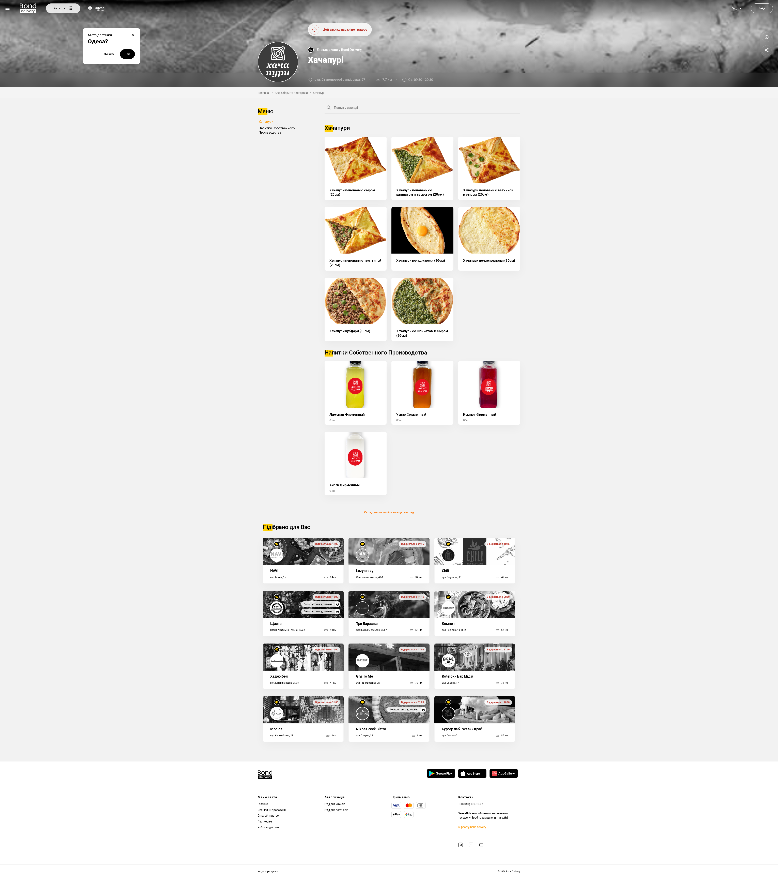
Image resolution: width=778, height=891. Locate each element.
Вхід (762, 8)
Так (127, 54)
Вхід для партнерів (336, 810)
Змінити (109, 54)
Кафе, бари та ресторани (291, 93)
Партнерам (265, 821)
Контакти (465, 797)
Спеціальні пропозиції (271, 810)
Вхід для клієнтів (335, 804)
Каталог (59, 8)
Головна (263, 93)
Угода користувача (268, 871)
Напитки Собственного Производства (277, 130)
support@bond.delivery (472, 827)
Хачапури (266, 122)
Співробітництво (268, 815)
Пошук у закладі (346, 108)
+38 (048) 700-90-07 (470, 804)
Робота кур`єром (268, 827)
